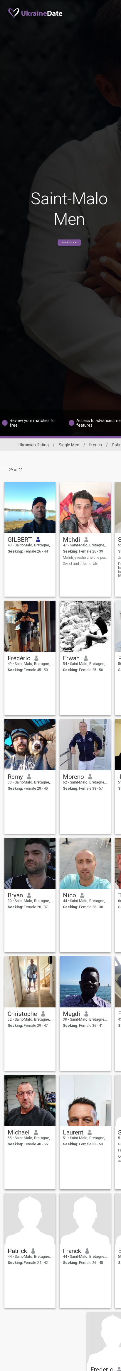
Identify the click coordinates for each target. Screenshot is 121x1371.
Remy (15, 776)
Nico (69, 895)
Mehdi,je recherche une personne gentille (85, 558)
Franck (72, 1251)
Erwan (71, 658)
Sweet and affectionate (80, 564)
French (95, 445)
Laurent (73, 1132)
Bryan (15, 895)
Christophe (22, 1013)
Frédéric (19, 658)
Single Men (69, 445)
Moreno (73, 776)
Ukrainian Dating (34, 445)
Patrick (17, 1251)
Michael (19, 1132)
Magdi (71, 1013)
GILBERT (20, 539)
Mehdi (71, 539)
